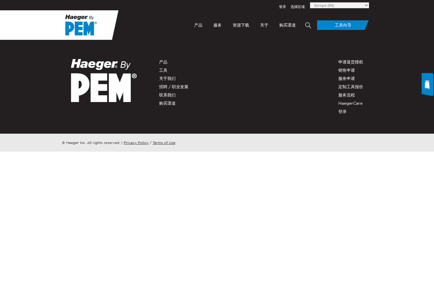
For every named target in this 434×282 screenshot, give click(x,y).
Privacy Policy (136, 143)
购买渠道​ (287, 25)
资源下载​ (241, 25)
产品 (198, 25)
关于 (264, 25)
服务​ (217, 25)
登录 (282, 7)
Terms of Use (164, 143)
